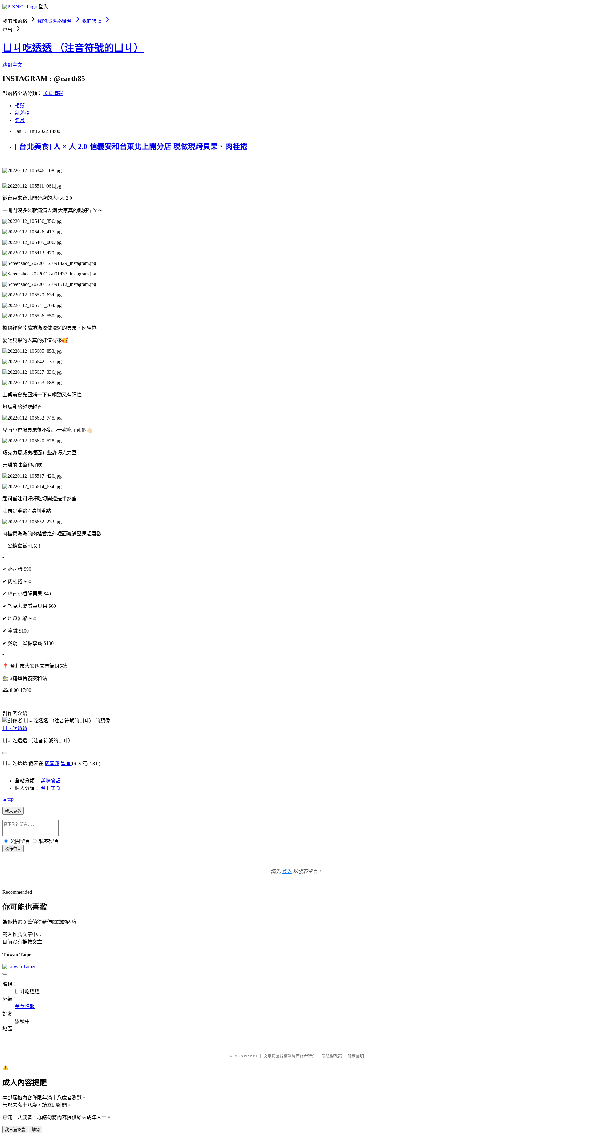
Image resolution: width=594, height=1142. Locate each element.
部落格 (22, 113)
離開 (36, 1129)
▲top (8, 799)
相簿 (20, 105)
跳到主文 (12, 65)
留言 (66, 763)
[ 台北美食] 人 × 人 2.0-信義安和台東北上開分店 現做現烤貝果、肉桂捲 (131, 147)
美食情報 (53, 93)
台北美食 (51, 788)
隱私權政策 (332, 1056)
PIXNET (251, 1056)
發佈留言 (13, 848)
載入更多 (13, 811)
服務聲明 (356, 1056)
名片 (20, 120)
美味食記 (51, 780)
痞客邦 (52, 763)
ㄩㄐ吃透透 (14, 728)
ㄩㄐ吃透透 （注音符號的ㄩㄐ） (73, 47)
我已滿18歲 (15, 1129)
